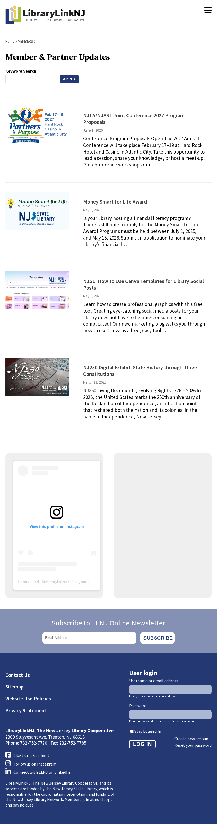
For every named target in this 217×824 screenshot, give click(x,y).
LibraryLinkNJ (29, 581)
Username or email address (153, 680)
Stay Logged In (147, 731)
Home (10, 41)
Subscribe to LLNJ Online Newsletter (108, 623)
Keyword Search (20, 71)
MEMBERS (25, 41)
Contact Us (17, 675)
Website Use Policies (28, 698)
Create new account (192, 738)
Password (137, 705)
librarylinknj (56, 581)
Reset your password (193, 745)
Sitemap (14, 686)
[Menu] (208, 10)
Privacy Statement (25, 710)
